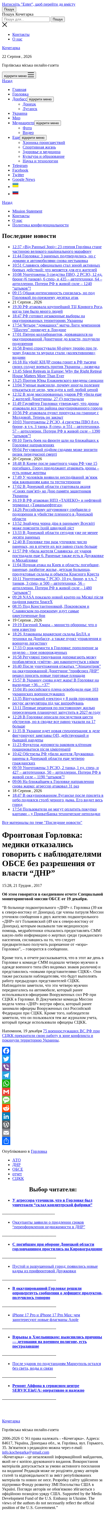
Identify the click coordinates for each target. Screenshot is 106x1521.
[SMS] (53, 1100)
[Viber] (53, 1067)
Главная (19, 89)
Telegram (20, 165)
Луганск (30, 109)
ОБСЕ (17, 1169)
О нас (17, 39)
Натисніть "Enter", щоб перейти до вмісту (38, 4)
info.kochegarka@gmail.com (25, 1452)
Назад (7, 81)
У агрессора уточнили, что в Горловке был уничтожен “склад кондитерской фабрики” (52, 1202)
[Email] (53, 1133)
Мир (16, 118)
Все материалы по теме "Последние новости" (42, 822)
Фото (27, 128)
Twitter (18, 175)
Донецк (29, 104)
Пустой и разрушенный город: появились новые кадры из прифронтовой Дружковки (55, 1268)
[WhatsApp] (53, 1083)
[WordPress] (53, 1124)
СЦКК (18, 1178)
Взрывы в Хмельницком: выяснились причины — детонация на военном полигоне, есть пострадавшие (57, 1341)
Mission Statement (27, 211)
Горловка (20, 94)
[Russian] (15, 194)
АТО (16, 1160)
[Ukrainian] (15, 186)
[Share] (53, 1141)
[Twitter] (53, 1059)
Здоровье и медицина (41, 152)
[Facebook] (53, 1051)
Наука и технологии (40, 161)
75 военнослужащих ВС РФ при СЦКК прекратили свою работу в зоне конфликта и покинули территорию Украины (51, 1035)
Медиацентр (23, 123)
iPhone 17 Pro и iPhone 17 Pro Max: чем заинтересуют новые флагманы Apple (46, 1317)
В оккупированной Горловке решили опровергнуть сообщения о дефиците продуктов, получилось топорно (57, 1293)
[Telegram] (53, 1075)
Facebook (20, 170)
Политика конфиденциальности (40, 225)
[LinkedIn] (53, 1116)
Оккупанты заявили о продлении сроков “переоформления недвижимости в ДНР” (48, 1224)
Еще (16, 137)
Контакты (21, 34)
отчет (17, 1174)
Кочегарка (11, 48)
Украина (19, 113)
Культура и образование (44, 156)
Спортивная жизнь (39, 147)
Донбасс (19, 99)
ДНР (16, 1164)
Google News (23, 179)
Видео (28, 132)
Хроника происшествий (44, 142)
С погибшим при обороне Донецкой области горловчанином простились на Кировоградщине (57, 1246)
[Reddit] (53, 1108)
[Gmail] (53, 1092)
